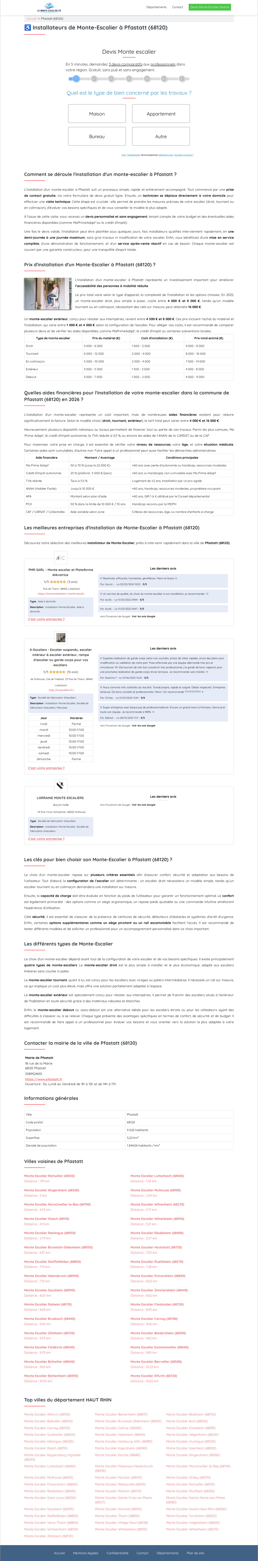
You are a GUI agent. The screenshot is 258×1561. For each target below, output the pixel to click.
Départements (156, 7)
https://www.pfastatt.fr (43, 1079)
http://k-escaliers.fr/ (61, 689)
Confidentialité (133, 155)
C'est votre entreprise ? (46, 619)
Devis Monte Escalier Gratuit (210, 7)
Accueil (31, 18)
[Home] (49, 7)
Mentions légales (85, 1553)
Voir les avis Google (143, 616)
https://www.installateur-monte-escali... (61, 593)
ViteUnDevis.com (165, 155)
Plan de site (195, 1553)
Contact (177, 7)
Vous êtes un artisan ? (183, 155)
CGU (124, 155)
